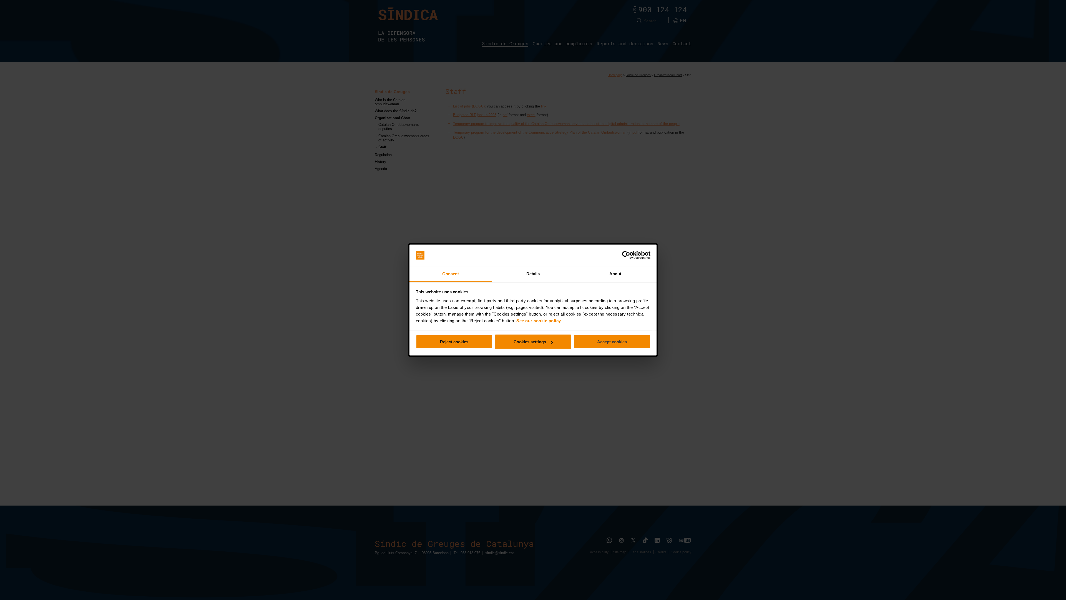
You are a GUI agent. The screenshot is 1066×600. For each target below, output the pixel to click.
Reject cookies (454, 341)
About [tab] (615, 273)
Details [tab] (533, 273)
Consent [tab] (450, 273)
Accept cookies (612, 341)
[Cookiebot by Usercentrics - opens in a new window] (626, 255)
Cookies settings (530, 341)
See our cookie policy (538, 320)
